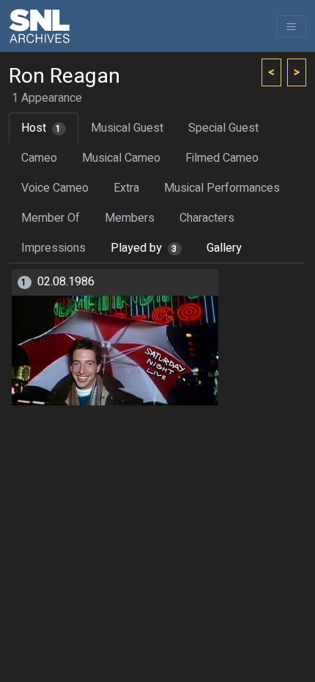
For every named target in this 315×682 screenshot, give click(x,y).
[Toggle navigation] (291, 26)
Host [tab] (41, 128)
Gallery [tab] (224, 248)
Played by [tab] (144, 248)
